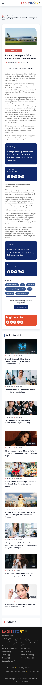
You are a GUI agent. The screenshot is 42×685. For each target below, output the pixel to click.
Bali (30, 289)
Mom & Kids (26, 655)
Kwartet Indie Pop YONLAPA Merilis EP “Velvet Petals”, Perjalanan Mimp (19, 421)
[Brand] (30, 3)
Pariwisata (31, 284)
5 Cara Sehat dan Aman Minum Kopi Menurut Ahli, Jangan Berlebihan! (19, 574)
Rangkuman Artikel (21, 307)
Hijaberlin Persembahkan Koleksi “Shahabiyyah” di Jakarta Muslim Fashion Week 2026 (18, 361)
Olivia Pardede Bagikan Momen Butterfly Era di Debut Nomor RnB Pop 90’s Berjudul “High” (21, 453)
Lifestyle (33, 382)
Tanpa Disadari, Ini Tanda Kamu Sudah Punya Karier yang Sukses (20, 391)
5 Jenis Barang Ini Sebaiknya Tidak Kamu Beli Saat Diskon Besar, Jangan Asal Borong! (21, 483)
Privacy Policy (23, 668)
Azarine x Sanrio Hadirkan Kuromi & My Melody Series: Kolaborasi (20, 605)
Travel (9, 16)
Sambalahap (7, 661)
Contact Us (34, 672)
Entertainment (31, 413)
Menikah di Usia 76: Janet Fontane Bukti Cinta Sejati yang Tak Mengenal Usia (20, 252)
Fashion (33, 351)
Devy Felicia (10, 356)
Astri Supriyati (12, 63)
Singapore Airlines (12, 284)
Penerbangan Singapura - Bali (16, 289)
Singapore (10, 293)
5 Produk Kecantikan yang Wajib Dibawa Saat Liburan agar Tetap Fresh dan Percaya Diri (21, 514)
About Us (10, 668)
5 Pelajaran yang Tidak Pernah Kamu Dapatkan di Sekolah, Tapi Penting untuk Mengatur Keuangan (20, 155)
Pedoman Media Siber (15, 672)
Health (5, 655)
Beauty (33, 505)
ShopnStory (26, 658)
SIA (22, 284)
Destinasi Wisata (22, 293)
